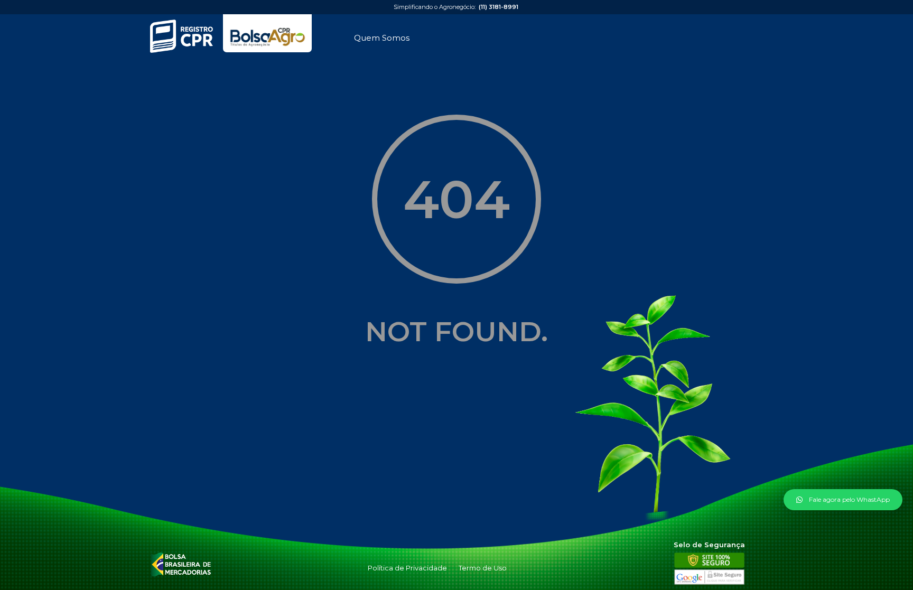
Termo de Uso (483, 568)
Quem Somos (381, 38)
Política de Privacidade (407, 568)
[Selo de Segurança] (709, 582)
